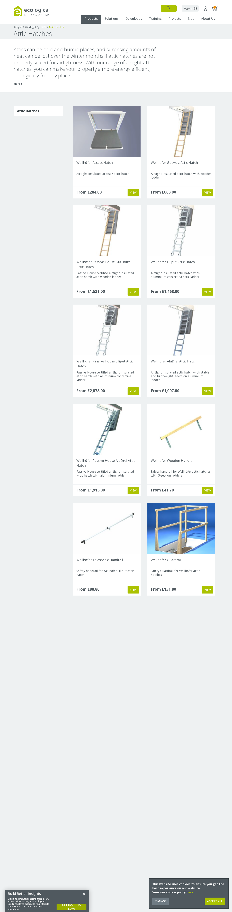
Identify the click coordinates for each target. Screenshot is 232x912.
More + (18, 83)
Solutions (112, 18)
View (133, 192)
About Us (208, 18)
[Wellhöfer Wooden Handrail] (181, 429)
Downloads (133, 18)
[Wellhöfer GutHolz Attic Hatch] (181, 131)
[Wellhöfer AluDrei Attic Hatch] (181, 330)
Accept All (215, 901)
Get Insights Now (71, 907)
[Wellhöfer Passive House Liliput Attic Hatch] (107, 330)
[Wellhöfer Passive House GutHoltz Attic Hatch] (107, 230)
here (189, 892)
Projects (174, 18)
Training (155, 18)
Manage (160, 901)
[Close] (84, 894)
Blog (191, 18)
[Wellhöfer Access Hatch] (107, 131)
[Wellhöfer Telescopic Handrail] (107, 528)
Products (91, 18)
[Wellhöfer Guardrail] (181, 528)
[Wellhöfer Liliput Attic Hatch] (181, 230)
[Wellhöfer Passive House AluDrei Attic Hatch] (107, 429)
